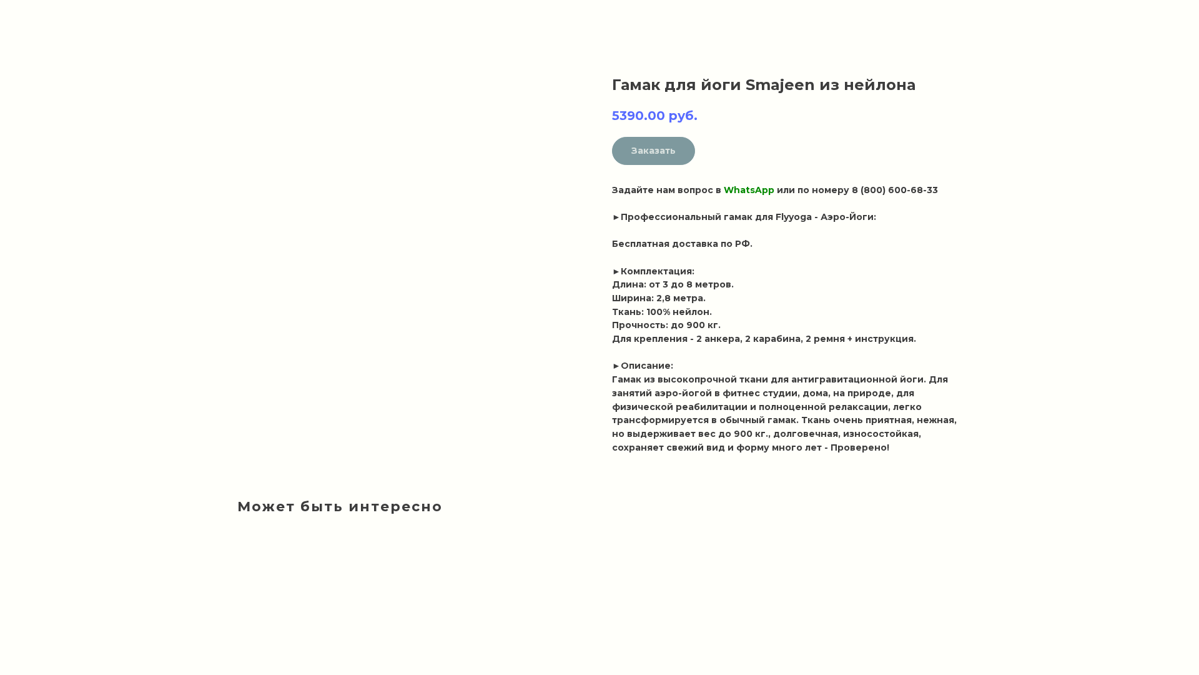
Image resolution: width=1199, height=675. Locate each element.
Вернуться (48, 18)
